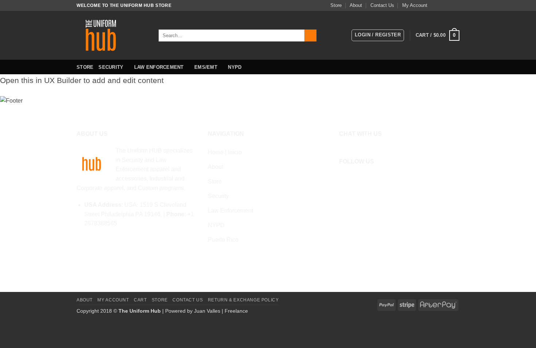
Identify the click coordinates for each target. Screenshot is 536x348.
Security (110, 67)
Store (336, 5)
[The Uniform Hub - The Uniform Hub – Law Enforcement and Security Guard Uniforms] (112, 35)
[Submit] (310, 35)
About (356, 5)
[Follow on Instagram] (442, 5)
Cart (140, 299)
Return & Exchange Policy (243, 299)
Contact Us (382, 5)
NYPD (234, 67)
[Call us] (456, 5)
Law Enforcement (159, 67)
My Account (414, 5)
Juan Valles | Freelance (221, 311)
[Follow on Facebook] (435, 5)
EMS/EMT (205, 67)
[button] (377, 35)
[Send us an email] (449, 5)
